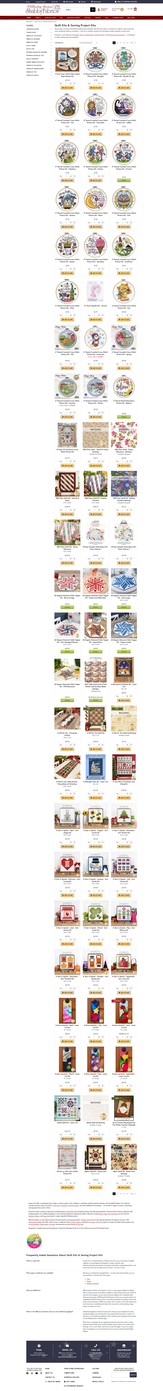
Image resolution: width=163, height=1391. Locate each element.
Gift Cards (69, 2)
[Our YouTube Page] (36, 1373)
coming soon (118, 18)
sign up (133, 1375)
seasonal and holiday (35, 1222)
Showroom (97, 2)
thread (98, 18)
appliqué (64, 1205)
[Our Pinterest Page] (41, 1373)
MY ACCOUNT (116, 9)
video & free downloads (74, 1369)
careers (95, 1373)
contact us (50, 1377)
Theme (89, 1281)
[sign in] (122, 9)
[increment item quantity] (71, 83)
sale (106, 18)
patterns (71, 1211)
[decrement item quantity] (74, 83)
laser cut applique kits (87, 35)
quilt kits (76, 35)
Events (83, 2)
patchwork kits (99, 35)
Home (28, 2)
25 (131, 43)
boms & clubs (50, 18)
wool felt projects (73, 1205)
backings (31, 1216)
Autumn (78, 1222)
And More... (131, 18)
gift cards (70, 1382)
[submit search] (92, 9)
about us (49, 1373)
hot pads (52, 1224)
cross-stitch (56, 1205)
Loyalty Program (40, 2)
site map (95, 1369)
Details (123, 180)
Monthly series (86, 1220)
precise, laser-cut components (108, 1214)
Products (29, 22)
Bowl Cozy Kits (78, 1224)
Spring (73, 1222)
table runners (44, 1224)
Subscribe (54, 2)
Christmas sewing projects (116, 35)
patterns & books (73, 18)
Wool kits (99, 1222)
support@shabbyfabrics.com (67, 1357)
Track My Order (53, 1382)
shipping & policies (71, 1377)
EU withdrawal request (73, 1386)
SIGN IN (114, 10)
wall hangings (34, 1224)
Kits (61, 18)
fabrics (38, 18)
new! (29, 18)
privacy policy (98, 1382)
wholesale (96, 1377)
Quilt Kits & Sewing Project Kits (45, 22)
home (47, 1369)
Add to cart (68, 88)
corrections (69, 1373)
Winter (68, 1222)
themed (72, 1220)
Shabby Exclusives (93, 1283)
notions (88, 18)
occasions (92, 1222)
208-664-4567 (97, 1353)
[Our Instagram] (32, 1373)
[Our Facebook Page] (27, 1373)
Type (88, 1279)
